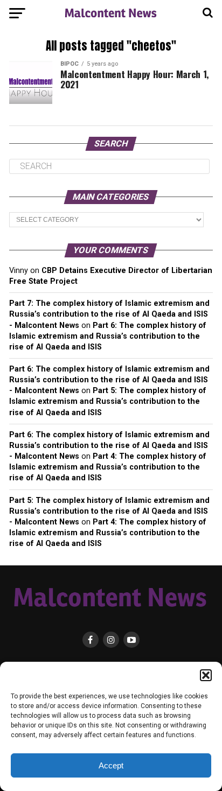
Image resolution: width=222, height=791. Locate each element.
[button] (205, 675)
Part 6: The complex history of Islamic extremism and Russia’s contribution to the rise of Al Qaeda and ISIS (107, 336)
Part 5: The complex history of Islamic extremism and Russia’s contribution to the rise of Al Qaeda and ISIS (107, 401)
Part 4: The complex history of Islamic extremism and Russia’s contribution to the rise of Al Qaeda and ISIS (107, 467)
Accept (111, 765)
